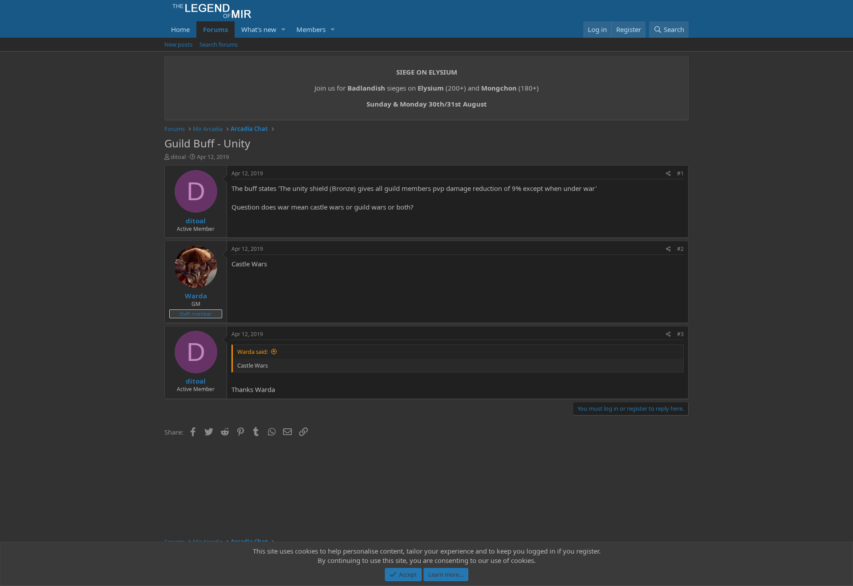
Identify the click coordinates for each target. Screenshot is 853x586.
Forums (215, 29)
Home (180, 29)
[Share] (668, 174)
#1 (680, 173)
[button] (283, 29)
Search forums (218, 44)
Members (311, 29)
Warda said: (252, 352)
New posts (178, 44)
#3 (680, 334)
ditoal (178, 157)
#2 (680, 249)
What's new (258, 29)
